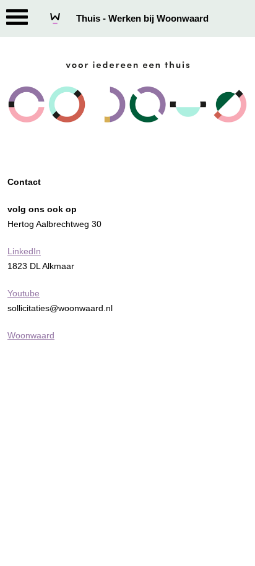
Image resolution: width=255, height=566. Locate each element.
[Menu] (17, 20)
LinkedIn (24, 251)
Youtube (23, 293)
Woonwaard (30, 335)
